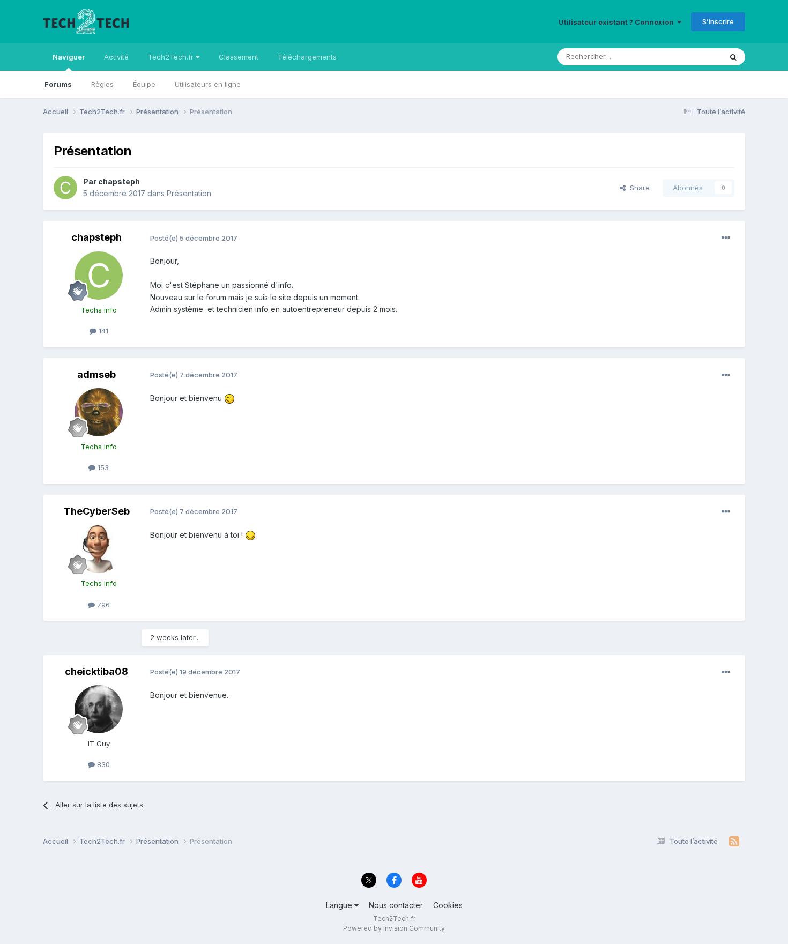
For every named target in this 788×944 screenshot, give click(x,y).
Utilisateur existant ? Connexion (618, 22)
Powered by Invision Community (394, 928)
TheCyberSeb (97, 511)
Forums (58, 84)
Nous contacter (396, 905)
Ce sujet (694, 57)
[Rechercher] (733, 56)
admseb (96, 374)
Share (638, 187)
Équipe (144, 84)
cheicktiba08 (96, 671)
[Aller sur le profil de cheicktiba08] (99, 709)
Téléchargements (307, 57)
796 (102, 604)
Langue (340, 905)
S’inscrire (718, 21)
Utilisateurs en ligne (208, 84)
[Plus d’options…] (726, 238)
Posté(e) (193, 238)
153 (102, 467)
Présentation (189, 193)
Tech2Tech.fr (172, 57)
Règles (102, 84)
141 (102, 330)
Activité (116, 57)
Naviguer (69, 57)
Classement (238, 57)
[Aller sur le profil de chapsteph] (65, 187)
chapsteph (119, 181)
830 (102, 764)
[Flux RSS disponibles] (734, 841)
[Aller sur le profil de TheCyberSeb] (99, 549)
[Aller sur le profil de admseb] (99, 412)
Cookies (448, 905)
